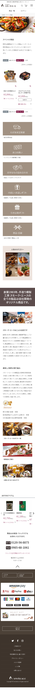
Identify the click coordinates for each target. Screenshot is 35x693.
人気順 (26, 60)
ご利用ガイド (17, 646)
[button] (1, 513)
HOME (3, 15)
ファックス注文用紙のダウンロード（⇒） (17, 553)
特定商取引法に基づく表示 (17, 654)
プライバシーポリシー (18, 658)
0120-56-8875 (20, 542)
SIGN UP (21, 575)
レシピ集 (17, 666)
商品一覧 (12, 11)
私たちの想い (17, 650)
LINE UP (17, 628)
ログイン (23, 11)
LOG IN (6, 575)
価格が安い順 (12, 60)
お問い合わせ (17, 670)
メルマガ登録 (17, 662)
